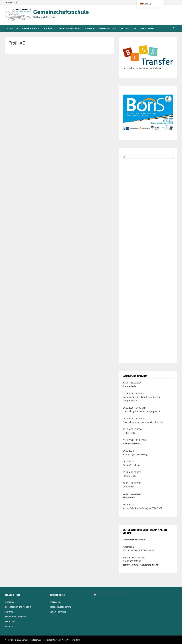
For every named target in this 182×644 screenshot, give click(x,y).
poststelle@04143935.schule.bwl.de (140, 564)
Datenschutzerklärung (60, 606)
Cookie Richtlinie (57, 611)
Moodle (9, 626)
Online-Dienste (106, 28)
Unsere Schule (29, 28)
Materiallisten (128, 28)
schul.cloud (10, 621)
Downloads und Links (15, 616)
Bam (78, 639)
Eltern (88, 28)
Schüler (48, 28)
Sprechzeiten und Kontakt (18, 606)
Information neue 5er (70, 28)
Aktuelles (12, 28)
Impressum (55, 601)
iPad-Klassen (147, 28)
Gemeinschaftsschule (61, 11)
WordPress (66, 639)
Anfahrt (9, 611)
